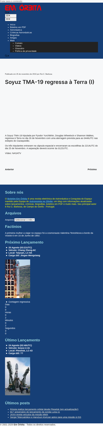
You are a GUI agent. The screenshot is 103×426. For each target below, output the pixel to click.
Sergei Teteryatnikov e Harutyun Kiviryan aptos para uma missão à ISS (45, 417)
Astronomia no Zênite (41, 201)
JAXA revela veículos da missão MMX (29, 414)
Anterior (9, 169)
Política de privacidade (25, 51)
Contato (18, 43)
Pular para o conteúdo (11, 1)
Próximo (92, 169)
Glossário (19, 48)
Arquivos (9, 220)
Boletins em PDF (18, 27)
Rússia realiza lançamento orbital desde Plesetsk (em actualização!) (44, 409)
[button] (7, 13)
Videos (18, 46)
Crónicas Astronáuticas (21, 32)
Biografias (14, 35)
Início (12, 24)
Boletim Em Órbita (17, 199)
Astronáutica (16, 30)
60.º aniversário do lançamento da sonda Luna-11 (35, 412)
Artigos (13, 38)
